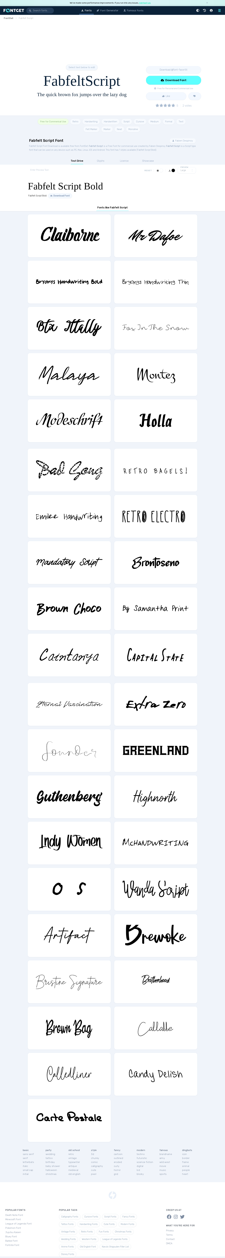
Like (167, 96)
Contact (170, 1239)
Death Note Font (14, 1215)
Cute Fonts (109, 1224)
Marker (107, 129)
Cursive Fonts (91, 1216)
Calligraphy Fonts (69, 1216)
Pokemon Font (13, 1228)
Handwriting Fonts (89, 1224)
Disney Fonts (67, 1254)
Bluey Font (11, 1236)
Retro (75, 121)
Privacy (170, 1230)
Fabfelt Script (96, 146)
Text (181, 121)
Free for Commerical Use (53, 121)
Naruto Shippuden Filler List (115, 1246)
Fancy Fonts (128, 1216)
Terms (169, 1235)
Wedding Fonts (68, 1239)
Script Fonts (110, 1216)
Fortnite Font (12, 1245)
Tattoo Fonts (67, 1224)
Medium (154, 121)
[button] (198, 10)
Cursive (140, 121)
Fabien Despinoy (184, 140)
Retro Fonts (87, 1231)
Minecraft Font (13, 1219)
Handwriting (91, 121)
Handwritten (110, 121)
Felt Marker (91, 129)
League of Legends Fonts (115, 1239)
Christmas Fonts (123, 1231)
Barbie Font (11, 1240)
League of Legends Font (18, 1223)
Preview (184, 167)
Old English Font (88, 1246)
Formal (168, 121)
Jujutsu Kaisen (13, 1232)
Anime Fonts (67, 1246)
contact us (144, 3)
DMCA (169, 1243)
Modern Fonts (127, 1224)
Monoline (133, 129)
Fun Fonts (104, 1231)
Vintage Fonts (68, 1231)
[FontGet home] (13, 10)
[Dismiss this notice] (207, 3)
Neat (119, 129)
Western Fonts (89, 1239)
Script (127, 121)
